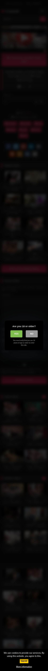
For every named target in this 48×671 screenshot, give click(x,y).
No (31, 334)
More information (24, 667)
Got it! (24, 661)
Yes (16, 334)
